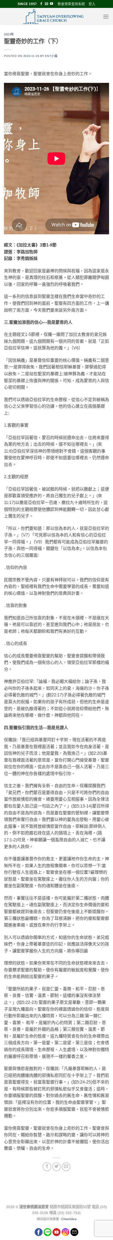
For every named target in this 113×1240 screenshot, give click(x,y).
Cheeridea (68, 1219)
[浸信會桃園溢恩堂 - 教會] (53, 16)
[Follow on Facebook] (41, 4)
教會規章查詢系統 (71, 4)
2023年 (9, 34)
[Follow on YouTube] (51, 4)
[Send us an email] (46, 4)
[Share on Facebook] (47, 1166)
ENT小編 (51, 56)
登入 (92, 4)
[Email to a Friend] (66, 1166)
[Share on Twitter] (56, 1166)
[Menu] (106, 16)
